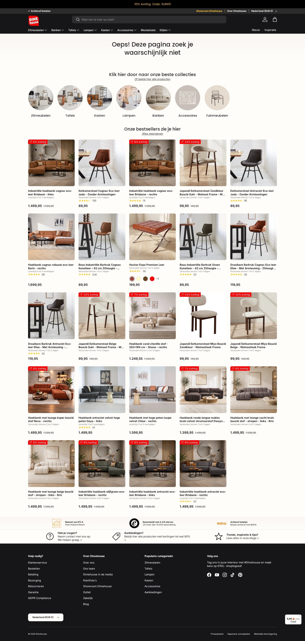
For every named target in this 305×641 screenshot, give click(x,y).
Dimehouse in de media (98, 574)
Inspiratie (270, 30)
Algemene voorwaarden (238, 634)
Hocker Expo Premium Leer (146, 264)
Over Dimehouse (236, 11)
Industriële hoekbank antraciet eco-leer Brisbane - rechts (203, 493)
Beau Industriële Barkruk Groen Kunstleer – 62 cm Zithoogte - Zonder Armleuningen (200, 268)
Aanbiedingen (153, 592)
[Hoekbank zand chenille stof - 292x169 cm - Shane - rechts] (152, 315)
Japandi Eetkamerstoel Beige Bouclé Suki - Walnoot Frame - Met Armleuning (101, 347)
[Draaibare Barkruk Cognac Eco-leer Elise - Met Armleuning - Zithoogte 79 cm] (253, 236)
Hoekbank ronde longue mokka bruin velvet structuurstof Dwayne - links (203, 421)
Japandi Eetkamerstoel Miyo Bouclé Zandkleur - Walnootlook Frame (203, 345)
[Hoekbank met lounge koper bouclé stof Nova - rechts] (51, 389)
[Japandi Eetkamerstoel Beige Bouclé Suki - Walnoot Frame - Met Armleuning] (102, 315)
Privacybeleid (217, 634)
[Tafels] (70, 97)
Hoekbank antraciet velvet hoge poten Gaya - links (99, 419)
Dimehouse (41, 634)
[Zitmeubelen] (40, 97)
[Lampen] (128, 97)
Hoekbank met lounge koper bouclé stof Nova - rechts (51, 419)
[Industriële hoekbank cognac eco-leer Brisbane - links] (51, 163)
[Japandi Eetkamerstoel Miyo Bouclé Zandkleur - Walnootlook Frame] (203, 315)
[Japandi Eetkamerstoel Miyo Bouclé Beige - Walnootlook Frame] (253, 315)
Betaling (33, 574)
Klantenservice (37, 562)
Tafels (72, 30)
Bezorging (34, 580)
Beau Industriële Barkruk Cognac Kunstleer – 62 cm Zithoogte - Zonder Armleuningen (100, 268)
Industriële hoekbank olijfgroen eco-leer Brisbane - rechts (102, 493)
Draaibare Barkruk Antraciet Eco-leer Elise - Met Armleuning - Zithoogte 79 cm (49, 347)
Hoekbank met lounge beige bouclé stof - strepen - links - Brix (50, 493)
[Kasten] (99, 97)
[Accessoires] (187, 97)
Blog (86, 604)
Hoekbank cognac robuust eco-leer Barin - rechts (51, 266)
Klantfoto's (90, 580)
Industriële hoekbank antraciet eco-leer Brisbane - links (152, 493)
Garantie (33, 592)
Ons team (89, 568)
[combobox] (149, 19)
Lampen (89, 30)
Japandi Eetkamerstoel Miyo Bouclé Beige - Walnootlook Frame (253, 345)
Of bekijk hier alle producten (152, 79)
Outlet (87, 592)
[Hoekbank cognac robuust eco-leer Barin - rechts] (51, 236)
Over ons (88, 562)
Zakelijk (88, 598)
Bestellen (34, 568)
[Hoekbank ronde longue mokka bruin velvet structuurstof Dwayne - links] (203, 389)
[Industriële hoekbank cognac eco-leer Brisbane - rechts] (152, 163)
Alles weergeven (152, 133)
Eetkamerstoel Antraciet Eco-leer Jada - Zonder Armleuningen (252, 192)
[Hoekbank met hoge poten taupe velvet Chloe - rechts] (152, 389)
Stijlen (164, 30)
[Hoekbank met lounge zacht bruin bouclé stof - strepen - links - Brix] (253, 389)
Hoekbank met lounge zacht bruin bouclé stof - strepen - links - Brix (252, 419)
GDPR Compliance (39, 598)
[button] (275, 19)
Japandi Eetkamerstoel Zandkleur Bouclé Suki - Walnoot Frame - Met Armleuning (202, 194)
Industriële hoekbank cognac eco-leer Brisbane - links (50, 192)
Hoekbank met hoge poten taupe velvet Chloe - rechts (150, 419)
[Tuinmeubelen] (217, 97)
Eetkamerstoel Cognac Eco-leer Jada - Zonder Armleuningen (99, 192)
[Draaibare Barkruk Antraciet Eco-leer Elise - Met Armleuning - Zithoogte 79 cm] (51, 315)
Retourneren (36, 586)
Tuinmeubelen (217, 115)
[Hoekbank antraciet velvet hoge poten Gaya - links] (102, 389)
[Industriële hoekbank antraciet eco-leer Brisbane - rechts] (203, 463)
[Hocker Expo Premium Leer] (152, 236)
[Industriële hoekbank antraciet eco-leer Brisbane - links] (152, 463)
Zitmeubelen (36, 30)
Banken (56, 30)
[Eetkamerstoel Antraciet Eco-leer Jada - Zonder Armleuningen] (253, 163)
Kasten (105, 30)
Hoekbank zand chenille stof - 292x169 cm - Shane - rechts (148, 345)
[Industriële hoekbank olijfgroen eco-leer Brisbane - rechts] (102, 463)
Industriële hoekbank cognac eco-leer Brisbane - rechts (151, 192)
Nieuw (256, 30)
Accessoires (125, 30)
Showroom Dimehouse (209, 11)
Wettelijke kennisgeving (265, 634)
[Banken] (158, 97)
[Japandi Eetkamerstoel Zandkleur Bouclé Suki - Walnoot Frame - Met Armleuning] (203, 163)
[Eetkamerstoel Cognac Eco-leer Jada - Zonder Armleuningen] (102, 163)
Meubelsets (148, 30)
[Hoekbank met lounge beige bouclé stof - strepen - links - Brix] (51, 463)
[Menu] (299, 617)
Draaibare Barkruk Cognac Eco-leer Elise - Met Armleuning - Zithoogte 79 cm (253, 268)
